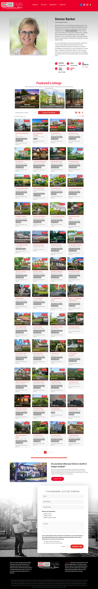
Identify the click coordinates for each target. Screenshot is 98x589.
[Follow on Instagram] (84, 5)
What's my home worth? (50, 517)
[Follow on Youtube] (90, 5)
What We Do (53, 4)
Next (84, 98)
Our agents (67, 562)
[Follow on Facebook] (81, 5)
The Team (43, 4)
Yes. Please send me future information (52, 541)
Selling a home (48, 515)
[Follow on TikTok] (87, 5)
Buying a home (47, 513)
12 (77, 116)
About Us (35, 4)
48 (82, 116)
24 (80, 116)
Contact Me (57, 478)
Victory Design (48, 580)
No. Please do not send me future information (53, 543)
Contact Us (62, 4)
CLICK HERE (85, 67)
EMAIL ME (72, 69)
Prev (14, 98)
